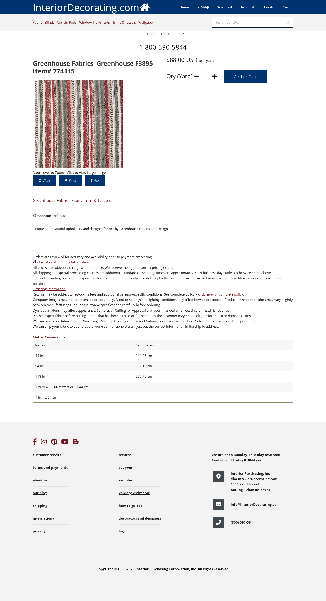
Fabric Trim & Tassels (91, 200)
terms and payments (50, 467)
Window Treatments (94, 22)
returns (125, 454)
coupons (126, 467)
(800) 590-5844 (243, 522)
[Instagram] (44, 443)
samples (125, 480)
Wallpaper (146, 22)
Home (184, 7)
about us (40, 480)
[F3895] (79, 124)
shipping (40, 505)
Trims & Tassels (124, 22)
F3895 (180, 33)
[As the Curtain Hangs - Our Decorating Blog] (76, 443)
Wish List (224, 7)
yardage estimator (134, 493)
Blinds (49, 22)
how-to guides (130, 505)
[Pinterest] (54, 443)
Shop (205, 7)
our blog (40, 493)
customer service (47, 454)
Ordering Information (49, 289)
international (44, 518)
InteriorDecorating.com (86, 7)
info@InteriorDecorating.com (255, 504)
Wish (46, 180)
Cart (286, 7)
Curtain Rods (67, 22)
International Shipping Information (62, 262)
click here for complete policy (220, 294)
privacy (39, 531)
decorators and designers (140, 518)
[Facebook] (35, 443)
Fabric (37, 22)
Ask (96, 180)
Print (72, 180)
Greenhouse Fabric (50, 200)
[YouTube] (65, 443)
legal (123, 531)
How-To (268, 7)
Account (247, 7)
